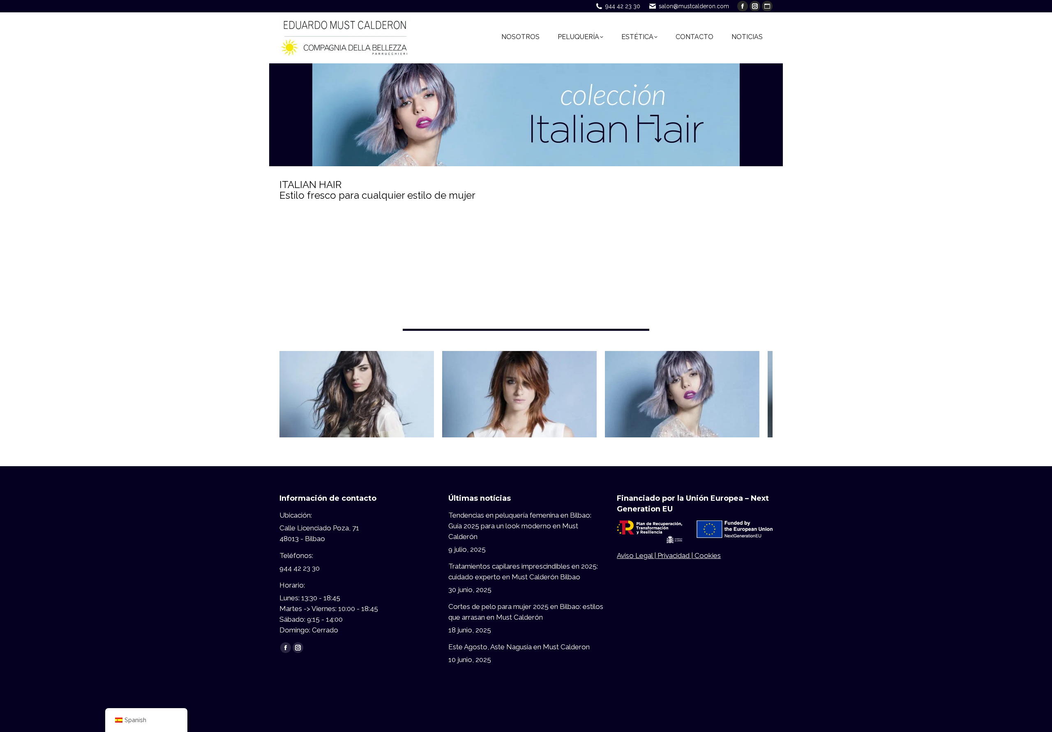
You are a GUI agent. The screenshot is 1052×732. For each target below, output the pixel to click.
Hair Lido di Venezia (682, 386)
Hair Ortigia (356, 386)
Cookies (707, 555)
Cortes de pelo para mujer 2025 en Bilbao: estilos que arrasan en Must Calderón (525, 611)
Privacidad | (676, 555)
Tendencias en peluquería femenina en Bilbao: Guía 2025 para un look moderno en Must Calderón (519, 526)
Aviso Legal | (637, 555)
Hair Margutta (520, 386)
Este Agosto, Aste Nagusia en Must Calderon (519, 647)
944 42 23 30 (622, 6)
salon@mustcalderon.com (694, 6)
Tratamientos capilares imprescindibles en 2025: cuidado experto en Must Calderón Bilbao (523, 571)
